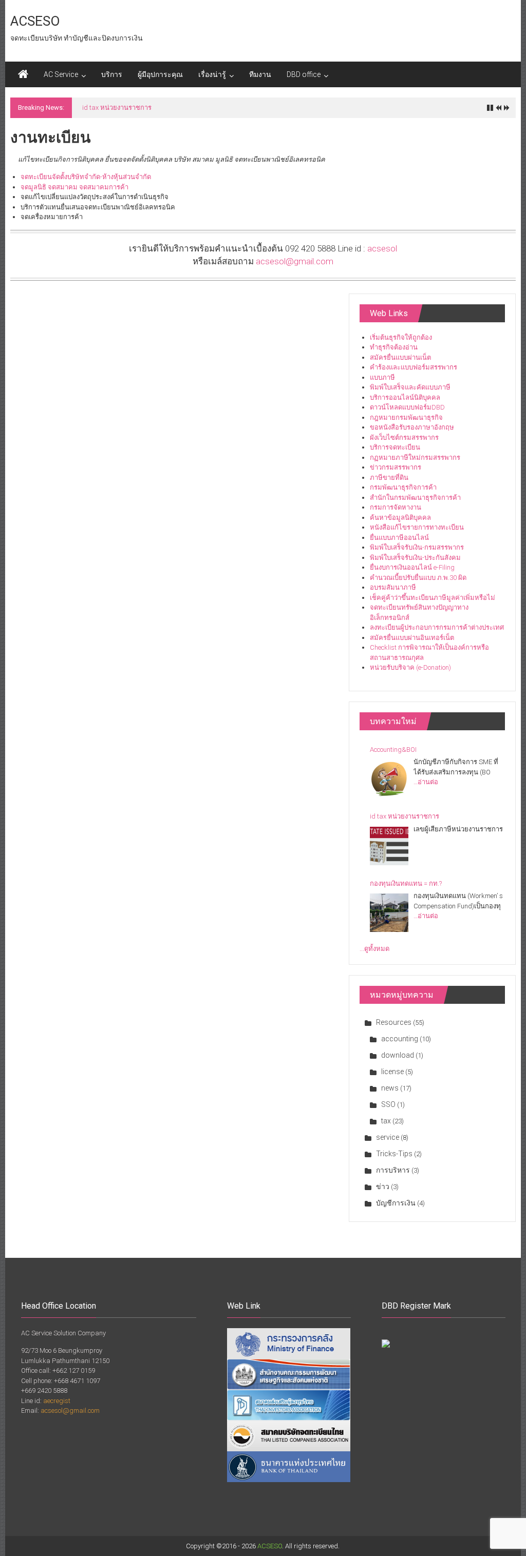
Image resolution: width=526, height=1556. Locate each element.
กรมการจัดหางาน (395, 507)
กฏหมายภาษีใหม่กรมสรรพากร (415, 457)
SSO (388, 1104)
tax (386, 1121)
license (392, 1071)
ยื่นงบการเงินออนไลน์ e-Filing (412, 567)
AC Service (61, 74)
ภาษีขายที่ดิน (389, 477)
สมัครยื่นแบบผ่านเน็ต (400, 357)
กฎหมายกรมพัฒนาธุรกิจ (406, 417)
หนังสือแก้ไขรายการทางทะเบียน (417, 527)
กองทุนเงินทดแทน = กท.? (406, 883)
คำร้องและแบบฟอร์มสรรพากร (413, 367)
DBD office (304, 74)
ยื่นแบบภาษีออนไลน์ (399, 537)
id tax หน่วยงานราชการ (117, 107)
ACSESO (35, 21)
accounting (399, 1039)
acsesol (382, 248)
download (397, 1055)
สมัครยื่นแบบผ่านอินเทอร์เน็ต (412, 637)
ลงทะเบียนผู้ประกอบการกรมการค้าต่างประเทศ (437, 627)
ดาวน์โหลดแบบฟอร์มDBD (407, 407)
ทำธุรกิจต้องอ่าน (394, 347)
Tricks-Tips (394, 1154)
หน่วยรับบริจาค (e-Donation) (410, 667)
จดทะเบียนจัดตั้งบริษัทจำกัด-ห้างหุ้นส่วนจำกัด (86, 177)
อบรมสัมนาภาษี (393, 587)
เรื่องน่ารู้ (212, 74)
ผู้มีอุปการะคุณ (160, 74)
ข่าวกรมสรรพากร (395, 467)
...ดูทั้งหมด (374, 948)
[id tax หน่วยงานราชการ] (389, 846)
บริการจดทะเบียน (395, 447)
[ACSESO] (23, 74)
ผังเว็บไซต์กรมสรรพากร (404, 437)
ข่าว (382, 1186)
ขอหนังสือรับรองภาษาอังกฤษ (412, 427)
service (387, 1137)
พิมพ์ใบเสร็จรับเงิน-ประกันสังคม (415, 557)
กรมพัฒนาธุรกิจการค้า (403, 487)
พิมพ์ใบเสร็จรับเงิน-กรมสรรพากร (417, 547)
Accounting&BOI (393, 749)
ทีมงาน (260, 74)
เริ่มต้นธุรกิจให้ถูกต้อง (401, 337)
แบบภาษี (382, 377)
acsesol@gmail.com (294, 261)
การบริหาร (393, 1170)
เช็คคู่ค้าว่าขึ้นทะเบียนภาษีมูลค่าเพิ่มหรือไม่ (432, 597)
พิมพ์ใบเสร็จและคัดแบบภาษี (410, 387)
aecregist (56, 1401)
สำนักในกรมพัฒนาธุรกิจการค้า (415, 497)
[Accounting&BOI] (389, 779)
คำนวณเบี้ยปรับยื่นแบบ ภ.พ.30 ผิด (418, 577)
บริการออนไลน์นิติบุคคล (405, 397)
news (390, 1088)
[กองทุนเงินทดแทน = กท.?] (389, 912)
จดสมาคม (63, 187)
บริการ (111, 74)
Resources (393, 1022)
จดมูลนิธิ (33, 187)
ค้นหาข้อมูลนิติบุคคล (400, 517)
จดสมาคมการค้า (103, 187)
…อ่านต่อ (426, 782)
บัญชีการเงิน (396, 1203)
